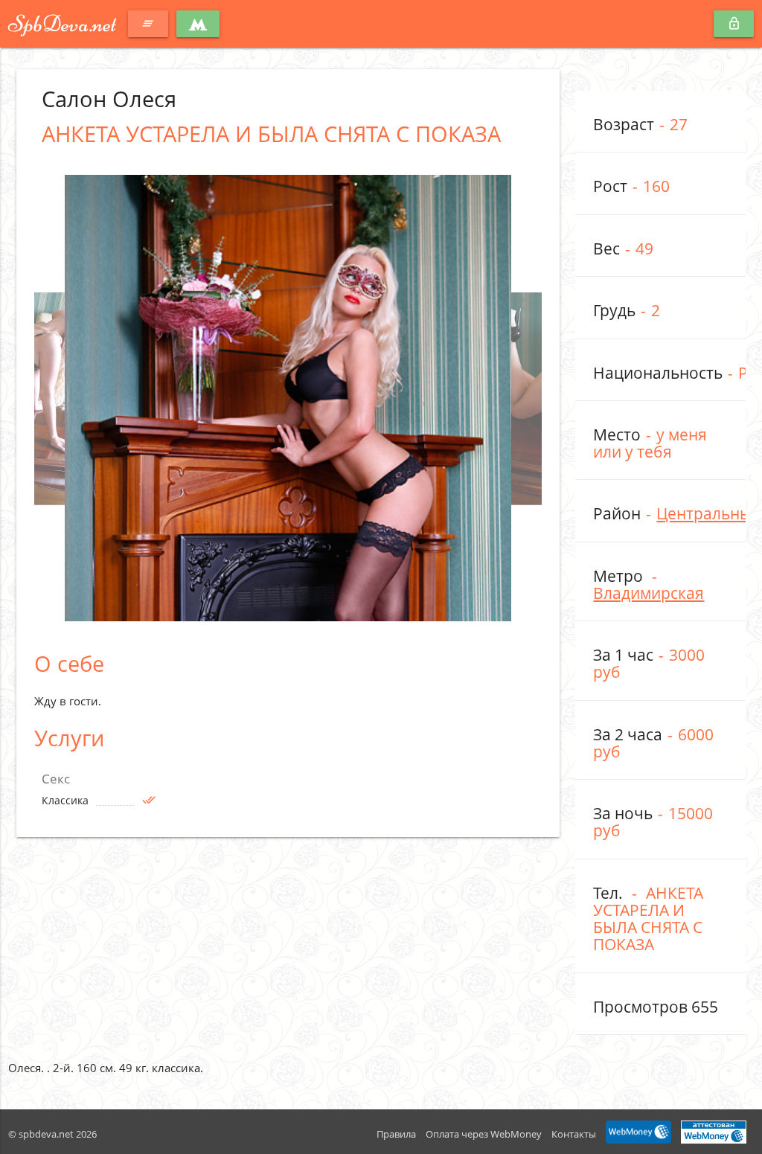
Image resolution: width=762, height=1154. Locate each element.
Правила (396, 1134)
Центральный (708, 513)
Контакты (573, 1134)
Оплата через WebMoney (484, 1134)
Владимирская (648, 593)
